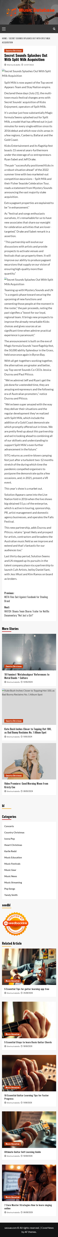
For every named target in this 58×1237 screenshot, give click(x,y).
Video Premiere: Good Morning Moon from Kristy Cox (26, 785)
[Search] (54, 29)
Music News (10, 876)
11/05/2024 (27, 736)
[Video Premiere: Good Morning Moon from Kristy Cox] (29, 761)
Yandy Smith (11, 895)
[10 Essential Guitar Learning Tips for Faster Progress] (29, 1073)
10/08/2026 (27, 1155)
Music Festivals (12, 863)
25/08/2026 (28, 993)
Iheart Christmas (13, 845)
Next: (26, 611)
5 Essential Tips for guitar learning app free (26, 989)
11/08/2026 (27, 1102)
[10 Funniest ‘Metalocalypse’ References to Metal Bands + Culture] (29, 652)
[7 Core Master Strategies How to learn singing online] (29, 1183)
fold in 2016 (20, 499)
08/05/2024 (28, 791)
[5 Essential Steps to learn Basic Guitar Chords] (29, 1020)
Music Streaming (13, 882)
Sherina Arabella (13, 65)
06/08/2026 (28, 1212)
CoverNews (47, 1227)
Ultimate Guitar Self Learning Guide (22, 1152)
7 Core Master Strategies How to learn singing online (28, 1206)
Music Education (13, 857)
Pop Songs (9, 888)
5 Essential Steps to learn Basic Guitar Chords (28, 1042)
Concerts (9, 826)
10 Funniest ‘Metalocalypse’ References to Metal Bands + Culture (26, 676)
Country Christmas (14, 50)
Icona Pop (9, 838)
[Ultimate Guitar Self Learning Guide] (29, 1129)
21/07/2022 (29, 65)
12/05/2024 (28, 682)
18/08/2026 (27, 1046)
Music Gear (10, 870)
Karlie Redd (10, 851)
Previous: (26, 597)
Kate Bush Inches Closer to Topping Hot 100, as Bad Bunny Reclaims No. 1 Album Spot (27, 730)
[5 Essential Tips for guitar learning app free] (29, 967)
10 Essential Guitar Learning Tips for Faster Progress (26, 1097)
